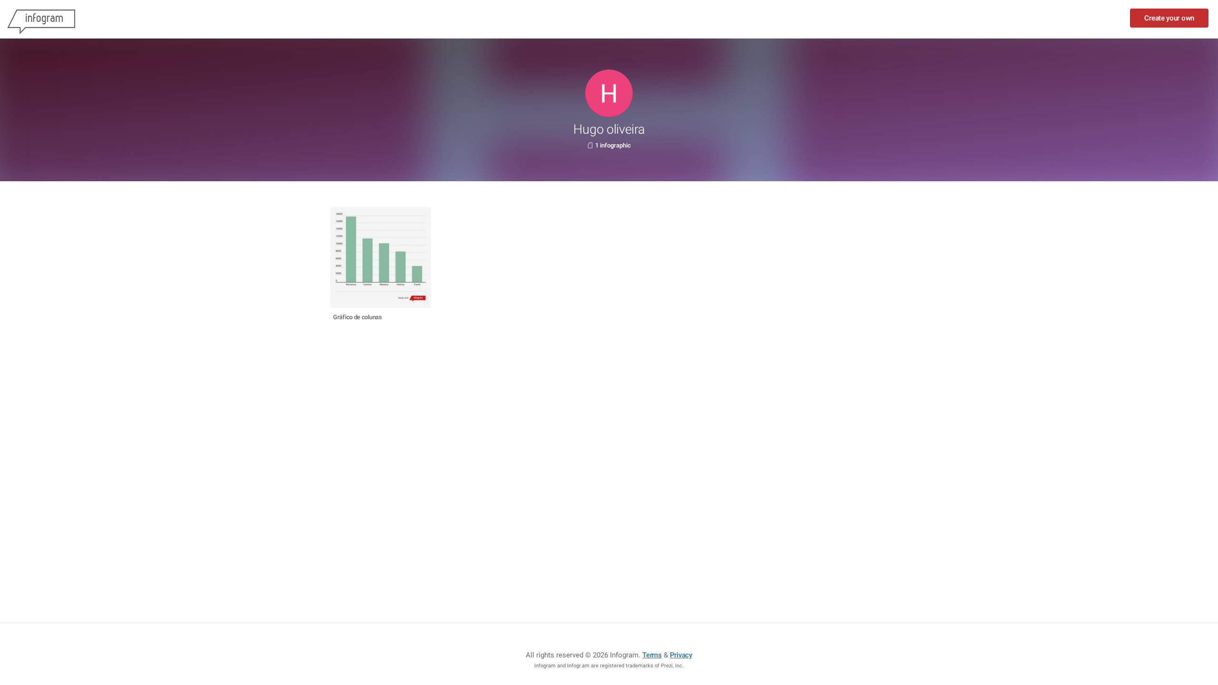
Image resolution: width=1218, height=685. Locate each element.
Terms (652, 655)
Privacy (681, 655)
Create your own (1169, 18)
